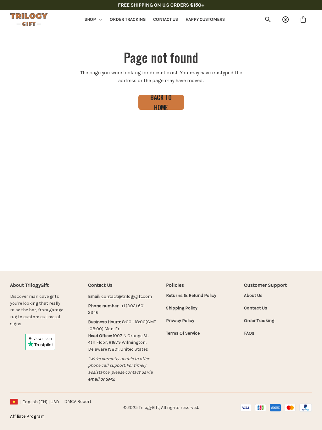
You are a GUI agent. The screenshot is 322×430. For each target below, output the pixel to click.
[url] (126, 296)
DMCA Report (78, 401)
